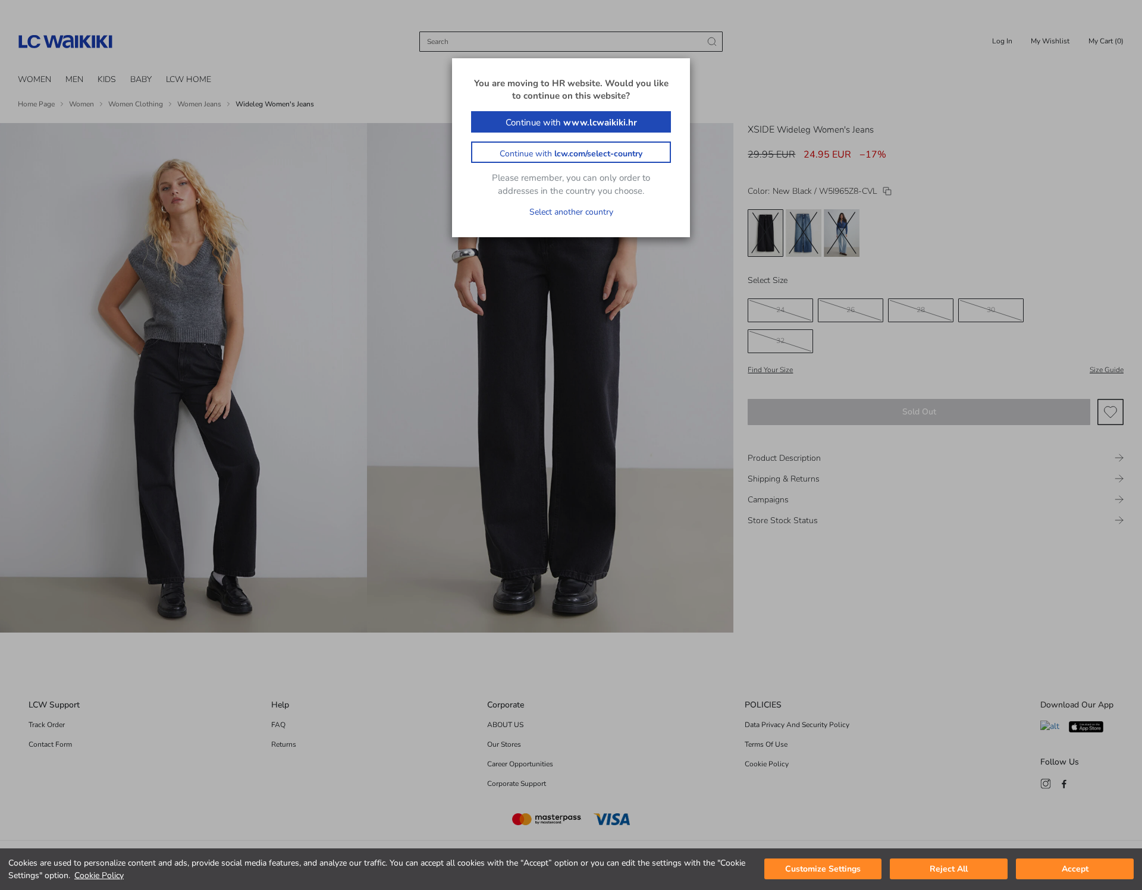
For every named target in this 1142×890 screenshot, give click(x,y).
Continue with (571, 122)
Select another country (571, 212)
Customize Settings (823, 869)
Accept (1075, 869)
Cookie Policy (99, 875)
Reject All (949, 869)
